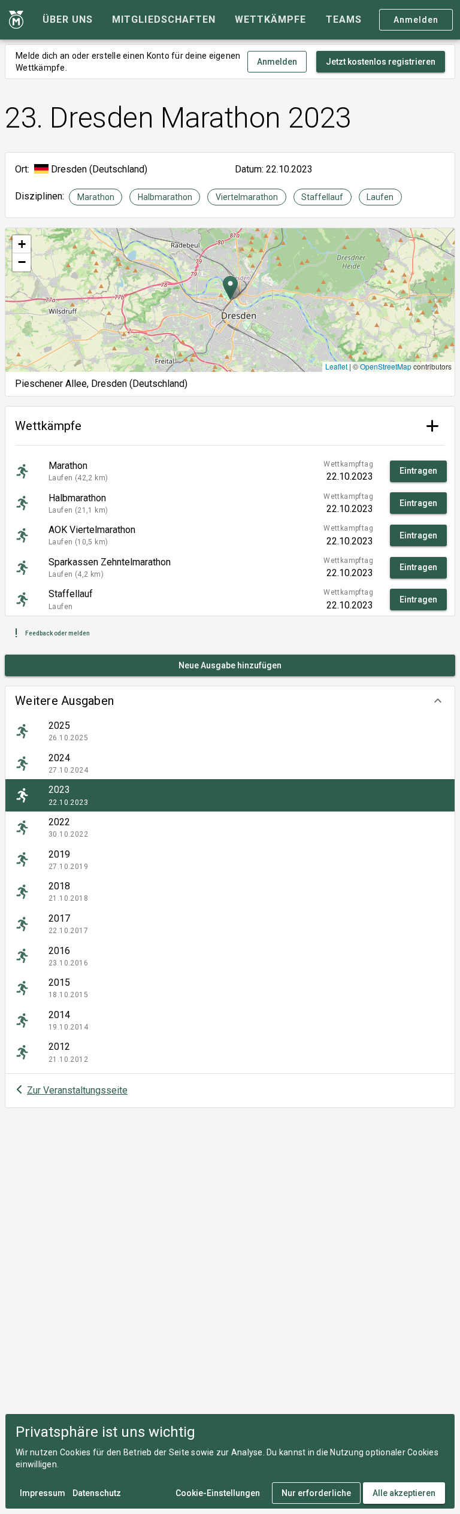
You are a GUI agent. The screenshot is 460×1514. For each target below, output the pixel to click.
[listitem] (230, 731)
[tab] (67, 19)
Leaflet (336, 366)
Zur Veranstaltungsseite (77, 1090)
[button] (230, 700)
